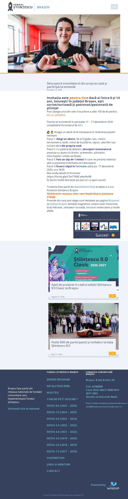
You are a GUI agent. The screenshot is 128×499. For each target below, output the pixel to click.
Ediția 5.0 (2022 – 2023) (62, 425)
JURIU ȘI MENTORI (58, 464)
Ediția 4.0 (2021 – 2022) (62, 432)
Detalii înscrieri (58, 386)
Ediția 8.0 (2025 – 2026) (62, 405)
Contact (53, 471)
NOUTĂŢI (53, 392)
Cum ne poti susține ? (62, 399)
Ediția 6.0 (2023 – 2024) (62, 418)
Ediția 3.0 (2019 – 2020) (62, 438)
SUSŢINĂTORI (55, 458)
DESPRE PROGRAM (58, 379)
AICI (80, 125)
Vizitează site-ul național (23, 408)
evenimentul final (85, 187)
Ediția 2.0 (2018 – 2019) (62, 445)
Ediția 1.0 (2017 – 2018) (62, 451)
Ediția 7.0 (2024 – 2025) (62, 412)
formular (81, 166)
